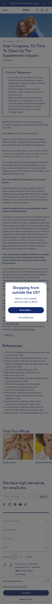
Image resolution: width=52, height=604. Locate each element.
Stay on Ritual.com (26, 317)
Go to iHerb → (26, 310)
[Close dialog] (45, 283)
